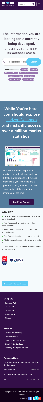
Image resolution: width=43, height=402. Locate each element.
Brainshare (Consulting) (13, 333)
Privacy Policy (10, 310)
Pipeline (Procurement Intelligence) (17, 340)
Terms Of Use (10, 314)
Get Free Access (21, 202)
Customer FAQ (10, 303)
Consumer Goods (28, 79)
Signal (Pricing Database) (14, 344)
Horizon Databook (21, 120)
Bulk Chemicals (29, 76)
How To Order (10, 307)
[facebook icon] (30, 398)
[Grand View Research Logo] (10, 4)
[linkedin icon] (39, 398)
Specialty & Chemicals (15, 76)
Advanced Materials (11, 73)
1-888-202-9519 (26, 374)
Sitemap (8, 318)
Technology (33, 69)
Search (34, 62)
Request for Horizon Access (15, 284)
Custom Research (11, 336)
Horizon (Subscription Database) (17, 348)
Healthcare (24, 69)
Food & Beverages (14, 79)
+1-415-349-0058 (12, 374)
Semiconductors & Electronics (29, 73)
